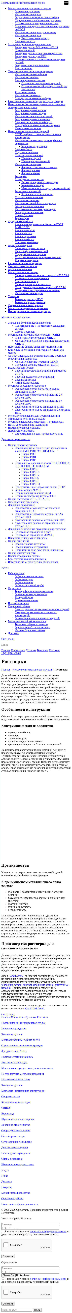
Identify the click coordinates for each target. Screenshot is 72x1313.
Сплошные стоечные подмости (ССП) (36, 364)
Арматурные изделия (20, 245)
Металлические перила (28, 14)
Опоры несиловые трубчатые (31, 547)
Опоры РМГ (28, 460)
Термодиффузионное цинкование (34, 591)
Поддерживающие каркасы (30, 254)
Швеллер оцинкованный (35, 161)
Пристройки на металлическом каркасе (37, 125)
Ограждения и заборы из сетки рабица (37, 17)
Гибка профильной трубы (29, 585)
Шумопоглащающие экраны (17, 1164)
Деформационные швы (21, 430)
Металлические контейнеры (31, 74)
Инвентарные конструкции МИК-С (35, 337)
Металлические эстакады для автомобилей (45, 188)
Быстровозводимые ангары (30, 110)
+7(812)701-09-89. (35, 1008)
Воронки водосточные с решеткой (34, 376)
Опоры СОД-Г (29, 469)
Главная (5, 650)
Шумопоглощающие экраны (24, 427)
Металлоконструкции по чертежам (28, 308)
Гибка (4, 1175)
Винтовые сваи (23, 68)
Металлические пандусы (29, 293)
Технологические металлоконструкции (30, 71)
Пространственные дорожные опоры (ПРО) (40, 487)
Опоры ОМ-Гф (30, 478)
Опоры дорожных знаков (22, 445)
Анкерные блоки (24, 239)
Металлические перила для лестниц (35, 32)
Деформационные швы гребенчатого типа (39, 433)
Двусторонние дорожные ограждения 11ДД (40, 520)
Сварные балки (23, 149)
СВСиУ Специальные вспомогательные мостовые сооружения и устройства (37, 357)
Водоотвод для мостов (21, 367)
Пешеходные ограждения (15, 1153)
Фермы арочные (30, 170)
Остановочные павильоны (23, 502)
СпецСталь (16, 975)
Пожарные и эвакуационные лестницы (37, 290)
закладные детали (11, 984)
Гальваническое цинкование (31, 594)
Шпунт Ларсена (24, 215)
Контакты (54, 650)
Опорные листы (10, 1096)
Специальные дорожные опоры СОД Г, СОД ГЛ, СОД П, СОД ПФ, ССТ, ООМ (42, 464)
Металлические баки (27, 77)
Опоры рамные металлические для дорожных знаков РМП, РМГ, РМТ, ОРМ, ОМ (41, 449)
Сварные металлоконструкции (25, 305)
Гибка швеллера (24, 582)
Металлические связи (27, 200)
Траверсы (13, 296)
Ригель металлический (28, 191)
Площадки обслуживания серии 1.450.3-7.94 (40, 287)
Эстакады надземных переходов (39, 182)
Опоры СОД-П (30, 481)
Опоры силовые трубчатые (30, 544)
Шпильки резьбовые (26, 242)
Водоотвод (7, 1113)
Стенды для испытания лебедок (33, 98)
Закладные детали (11, 1034)
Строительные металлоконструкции (22, 1045)
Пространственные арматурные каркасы (38, 257)
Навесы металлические (28, 128)
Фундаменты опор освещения (32, 65)
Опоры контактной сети (22, 553)
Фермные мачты (30, 173)
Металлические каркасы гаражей (34, 116)
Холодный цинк (24, 597)
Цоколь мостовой (25, 50)
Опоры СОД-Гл (30, 472)
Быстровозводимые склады (30, 113)
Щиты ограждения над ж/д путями (28, 424)
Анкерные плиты (25, 230)
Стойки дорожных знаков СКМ (33, 493)
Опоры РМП (28, 457)
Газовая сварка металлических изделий (37, 618)
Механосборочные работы (30, 630)
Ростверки (21, 176)
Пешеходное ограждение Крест (33, 532)
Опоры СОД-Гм (30, 475)
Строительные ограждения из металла (36, 23)
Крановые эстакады (32, 185)
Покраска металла (18, 603)
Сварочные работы (19, 606)
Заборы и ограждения (13, 1028)
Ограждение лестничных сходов (26, 418)
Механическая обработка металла (27, 621)
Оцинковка (14, 588)
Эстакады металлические (29, 179)
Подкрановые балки (26, 152)
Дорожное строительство (15, 439)
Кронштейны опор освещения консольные (39, 550)
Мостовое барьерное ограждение (27, 385)
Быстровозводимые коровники (32, 119)
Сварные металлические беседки (33, 122)
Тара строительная (25, 92)
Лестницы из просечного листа (33, 284)
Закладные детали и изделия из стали (29, 44)
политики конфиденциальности (48, 1231)
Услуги (5, 567)
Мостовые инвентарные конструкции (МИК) (34, 334)
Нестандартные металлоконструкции (29, 311)
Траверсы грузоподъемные (30, 302)
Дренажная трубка (25, 379)
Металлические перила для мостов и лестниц (34, 415)
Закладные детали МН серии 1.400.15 (36, 47)
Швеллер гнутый (31, 158)
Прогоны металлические (29, 197)
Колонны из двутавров (34, 146)
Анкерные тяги (23, 233)
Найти (37, 1310)
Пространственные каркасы (17, 1056)
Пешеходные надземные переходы (27, 538)
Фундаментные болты (20, 221)
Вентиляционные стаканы (30, 80)
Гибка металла (16, 573)
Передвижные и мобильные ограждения (38, 20)
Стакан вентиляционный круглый (41, 83)
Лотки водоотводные (27, 382)
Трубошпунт (22, 218)
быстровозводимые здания (38, 984)
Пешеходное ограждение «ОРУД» (34, 535)
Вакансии (42, 650)
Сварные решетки (25, 41)
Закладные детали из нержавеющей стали (38, 53)
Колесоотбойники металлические (27, 559)
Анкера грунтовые (25, 236)
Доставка (13, 633)
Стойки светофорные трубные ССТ (35, 496)
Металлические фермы (28, 164)
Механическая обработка (15, 1192)
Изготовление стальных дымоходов (35, 209)
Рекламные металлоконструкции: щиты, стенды (35, 101)
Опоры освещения (18, 541)
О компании (18, 650)
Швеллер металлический (29, 155)
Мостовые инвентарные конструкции (23, 1090)
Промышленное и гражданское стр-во (23, 2)
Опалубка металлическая (29, 212)
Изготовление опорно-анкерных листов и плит (35, 346)
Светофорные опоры (13, 1136)
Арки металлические (20, 269)
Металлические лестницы (23, 272)
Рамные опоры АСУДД (28, 490)
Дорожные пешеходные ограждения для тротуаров (37, 529)
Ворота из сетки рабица (35, 38)
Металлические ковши (28, 95)
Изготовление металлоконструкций (28, 131)
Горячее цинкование (26, 600)
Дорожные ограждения (21, 505)
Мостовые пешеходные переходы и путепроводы (36, 421)
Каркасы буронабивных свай (31, 251)
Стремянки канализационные (32, 278)
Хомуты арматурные (26, 260)
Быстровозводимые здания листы (20, 1039)
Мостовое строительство (15, 317)
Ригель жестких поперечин (37, 194)
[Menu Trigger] (66, 3)
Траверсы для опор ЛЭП (29, 299)
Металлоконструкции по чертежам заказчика (27, 1068)
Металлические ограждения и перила (29, 8)
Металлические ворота (28, 35)
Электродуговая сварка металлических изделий (42, 609)
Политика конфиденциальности (19, 1204)
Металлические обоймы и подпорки (35, 203)
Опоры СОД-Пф (30, 484)
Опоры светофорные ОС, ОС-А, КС (28, 499)
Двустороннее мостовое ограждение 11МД (39, 406)
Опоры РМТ (28, 454)
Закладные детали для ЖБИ (30, 56)
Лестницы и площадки (14, 1062)
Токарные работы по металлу (31, 624)
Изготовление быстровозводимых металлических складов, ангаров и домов (36, 106)
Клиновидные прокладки (15, 1102)
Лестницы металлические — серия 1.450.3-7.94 (42, 275)
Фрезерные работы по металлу (32, 627)
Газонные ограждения (27, 11)
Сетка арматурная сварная (30, 248)
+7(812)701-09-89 (11, 653)
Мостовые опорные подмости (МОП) (36, 361)
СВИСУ (6, 1107)
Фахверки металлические (29, 206)
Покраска (6, 1187)
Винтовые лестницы (26, 281)
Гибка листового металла (29, 576)
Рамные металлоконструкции (25, 263)
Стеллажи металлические (22, 266)
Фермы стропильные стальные (39, 167)
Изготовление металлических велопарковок (33, 562)
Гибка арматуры (24, 579)
